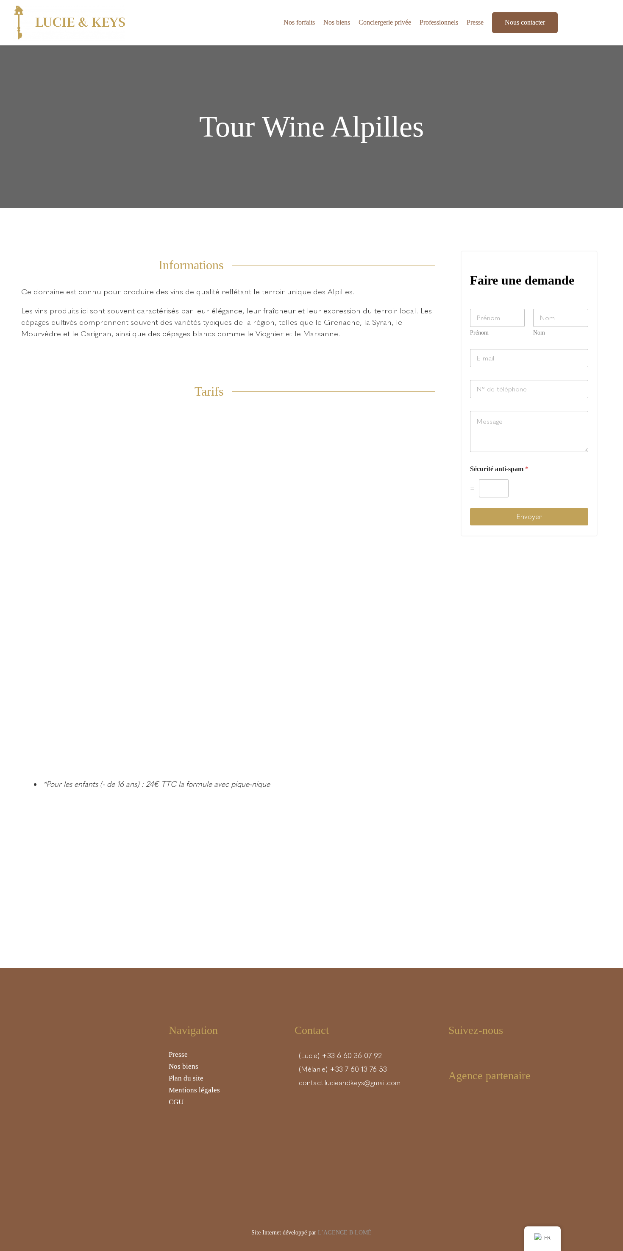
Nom (539, 333)
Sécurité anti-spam (499, 468)
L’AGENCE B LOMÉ (345, 1232)
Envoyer (529, 516)
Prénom (479, 333)
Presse (178, 1054)
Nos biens (183, 1066)
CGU (176, 1102)
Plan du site (186, 1078)
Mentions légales (194, 1090)
